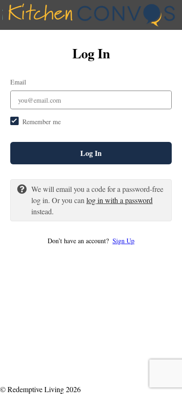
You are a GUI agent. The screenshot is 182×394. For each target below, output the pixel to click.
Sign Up (123, 240)
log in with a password (119, 200)
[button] (91, 240)
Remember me (41, 121)
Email (18, 81)
